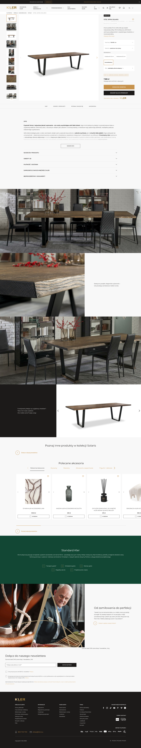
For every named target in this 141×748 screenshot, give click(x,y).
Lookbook (82, 720)
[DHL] (117, 719)
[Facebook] (103, 708)
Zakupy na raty (19, 716)
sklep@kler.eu (38, 732)
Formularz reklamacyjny (21, 714)
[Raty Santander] (93, 731)
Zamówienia (62, 709)
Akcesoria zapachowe (84, 468)
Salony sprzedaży (84, 707)
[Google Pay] (114, 731)
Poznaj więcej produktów (29, 531)
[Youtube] (114, 708)
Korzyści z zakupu (19, 720)
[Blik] (81, 731)
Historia (82, 709)
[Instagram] (107, 708)
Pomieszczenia (56, 8)
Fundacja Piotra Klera (85, 712)
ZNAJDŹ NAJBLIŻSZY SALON (92, 2)
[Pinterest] (118, 708)
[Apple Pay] (109, 731)
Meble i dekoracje (37, 7)
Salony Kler (84, 7)
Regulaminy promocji (44, 709)
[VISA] (100, 731)
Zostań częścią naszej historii (107, 623)
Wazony (66, 468)
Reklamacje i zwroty (20, 712)
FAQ (16, 723)
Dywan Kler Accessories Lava (33, 508)
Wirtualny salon (84, 718)
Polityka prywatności (43, 714)
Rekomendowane (37, 468)
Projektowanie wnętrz (21, 718)
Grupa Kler (82, 723)
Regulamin (41, 707)
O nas (95, 7)
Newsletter (62, 716)
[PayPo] (119, 731)
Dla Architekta (71, 7)
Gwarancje (40, 712)
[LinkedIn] (125, 708)
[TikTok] (111, 708)
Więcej (31, 671)
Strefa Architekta (84, 716)
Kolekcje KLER (23, 7)
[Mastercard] (105, 731)
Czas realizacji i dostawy (21, 709)
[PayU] (86, 731)
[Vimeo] (121, 708)
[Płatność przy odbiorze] (124, 731)
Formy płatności (19, 707)
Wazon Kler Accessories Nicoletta (69, 508)
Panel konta (62, 707)
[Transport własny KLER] (123, 719)
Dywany (54, 468)
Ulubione (61, 714)
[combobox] (130, 8)
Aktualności (83, 714)
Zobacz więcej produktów (29, 452)
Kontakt (82, 725)
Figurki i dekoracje (106, 468)
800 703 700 (22, 732)
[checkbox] (30, 516)
